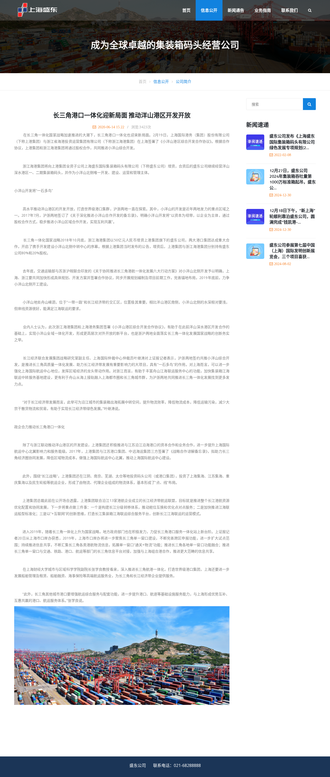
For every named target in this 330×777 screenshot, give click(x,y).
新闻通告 (236, 10)
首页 (186, 10)
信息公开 (209, 10)
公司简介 (183, 81)
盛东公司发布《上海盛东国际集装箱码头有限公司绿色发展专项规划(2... (292, 142)
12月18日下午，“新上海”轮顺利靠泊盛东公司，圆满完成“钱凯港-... (292, 216)
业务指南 (262, 10)
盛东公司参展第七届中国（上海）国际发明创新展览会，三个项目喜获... (292, 251)
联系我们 (289, 10)
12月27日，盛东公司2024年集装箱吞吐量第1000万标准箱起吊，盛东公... (292, 179)
